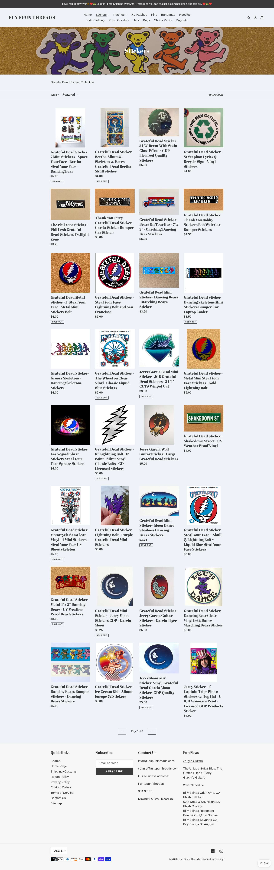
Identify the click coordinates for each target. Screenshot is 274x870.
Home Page (59, 766)
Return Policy (60, 776)
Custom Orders (61, 787)
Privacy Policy (60, 782)
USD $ (58, 850)
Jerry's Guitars (193, 761)
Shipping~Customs (64, 771)
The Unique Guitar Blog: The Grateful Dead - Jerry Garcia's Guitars (202, 773)
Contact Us (58, 798)
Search (55, 761)
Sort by (55, 95)
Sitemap (56, 803)
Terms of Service (62, 792)
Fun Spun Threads (32, 17)
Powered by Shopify (212, 859)
